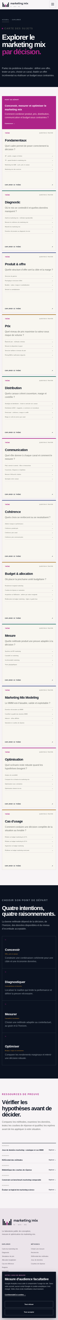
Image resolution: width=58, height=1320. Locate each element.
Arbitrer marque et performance (29, 524)
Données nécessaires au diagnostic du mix (29, 231)
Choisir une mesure (37, 1249)
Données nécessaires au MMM (29, 709)
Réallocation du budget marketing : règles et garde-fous (29, 599)
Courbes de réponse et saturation (29, 590)
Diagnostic (5, 1252)
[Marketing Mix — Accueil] (15, 4)
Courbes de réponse (38, 1264)
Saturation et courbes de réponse (29, 723)
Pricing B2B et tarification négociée (29, 355)
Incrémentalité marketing (29, 660)
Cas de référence (8, 1264)
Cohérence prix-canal (29, 532)
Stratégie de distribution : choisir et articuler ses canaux (29, 403)
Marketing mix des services (29, 169)
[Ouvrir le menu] (52, 4)
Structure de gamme (29, 276)
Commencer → (10, 123)
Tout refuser (29, 1304)
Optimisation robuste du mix (29, 788)
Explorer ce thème (29, 185)
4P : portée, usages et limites (29, 156)
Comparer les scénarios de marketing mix (29, 779)
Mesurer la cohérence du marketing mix (29, 222)
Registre (5, 1267)
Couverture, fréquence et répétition (29, 470)
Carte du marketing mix (10, 1249)
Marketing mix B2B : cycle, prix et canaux (29, 165)
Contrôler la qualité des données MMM (29, 714)
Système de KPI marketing (29, 651)
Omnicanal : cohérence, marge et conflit (29, 412)
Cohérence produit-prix (29, 528)
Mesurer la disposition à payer (29, 346)
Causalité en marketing (29, 655)
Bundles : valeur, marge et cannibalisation (29, 285)
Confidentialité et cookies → (15, 1294)
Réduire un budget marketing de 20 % (29, 841)
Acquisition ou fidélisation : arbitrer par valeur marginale (29, 594)
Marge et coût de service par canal (29, 417)
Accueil (5, 19)
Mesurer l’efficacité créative (29, 474)
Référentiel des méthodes (39, 1256)
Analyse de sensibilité (29, 775)
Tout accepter (29, 1312)
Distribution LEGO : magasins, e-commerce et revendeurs (29, 408)
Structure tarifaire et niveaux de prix (29, 350)
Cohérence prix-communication (29, 537)
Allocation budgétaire (9, 1260)
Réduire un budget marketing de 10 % (29, 837)
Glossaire (5, 1271)
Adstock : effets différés (29, 718)
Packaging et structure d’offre (29, 280)
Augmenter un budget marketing (29, 846)
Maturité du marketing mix (29, 226)
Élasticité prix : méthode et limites (29, 341)
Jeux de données (37, 1260)
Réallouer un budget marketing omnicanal (29, 850)
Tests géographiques (29, 664)
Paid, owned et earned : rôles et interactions (29, 465)
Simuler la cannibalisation (29, 289)
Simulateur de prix (8, 1256)
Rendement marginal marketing (29, 585)
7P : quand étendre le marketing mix (29, 160)
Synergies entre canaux (29, 479)
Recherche (35, 1252)
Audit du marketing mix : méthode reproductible (29, 218)
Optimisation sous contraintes (29, 784)
